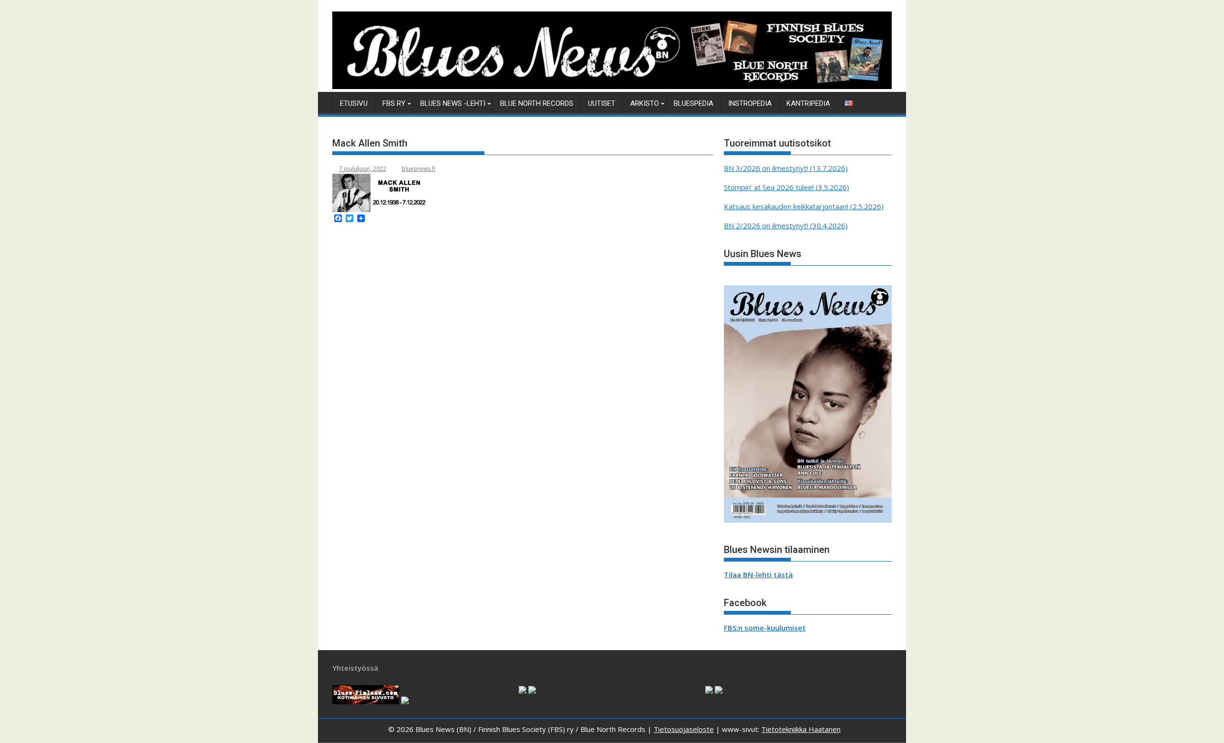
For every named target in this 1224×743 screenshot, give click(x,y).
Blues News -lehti (452, 103)
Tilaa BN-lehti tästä (758, 574)
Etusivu (354, 103)
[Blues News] (612, 86)
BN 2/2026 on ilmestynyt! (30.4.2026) (786, 225)
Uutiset (601, 103)
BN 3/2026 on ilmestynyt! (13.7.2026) (786, 168)
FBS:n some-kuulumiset (765, 627)
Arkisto (644, 103)
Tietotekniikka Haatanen (801, 729)
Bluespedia (693, 103)
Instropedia (750, 103)
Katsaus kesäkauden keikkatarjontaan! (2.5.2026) (804, 206)
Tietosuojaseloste (684, 729)
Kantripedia (808, 103)
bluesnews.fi (418, 169)
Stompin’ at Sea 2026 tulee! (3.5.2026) (786, 187)
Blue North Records (536, 103)
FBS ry (393, 103)
